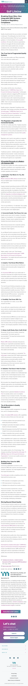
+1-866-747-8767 (13, 629)
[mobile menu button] (26, 1)
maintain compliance (18, 601)
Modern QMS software (6, 342)
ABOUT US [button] (4, 652)
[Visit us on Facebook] (10, 658)
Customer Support (14, 637)
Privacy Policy (14, 673)
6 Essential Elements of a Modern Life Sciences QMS (12, 162)
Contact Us (14, 633)
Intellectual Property (14, 678)
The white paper (5, 475)
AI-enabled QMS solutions (11, 415)
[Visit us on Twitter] (14, 658)
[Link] (20, 569)
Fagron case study (6, 566)
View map (14, 668)
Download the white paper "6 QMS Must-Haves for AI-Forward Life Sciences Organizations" (12, 255)
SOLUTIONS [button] (5, 645)
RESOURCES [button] (5, 649)
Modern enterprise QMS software (9, 178)
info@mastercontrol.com (9, 627)
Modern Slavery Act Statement (14, 680)
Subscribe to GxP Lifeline (10, 611)
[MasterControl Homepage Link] (7, 1)
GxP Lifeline (4, 6)
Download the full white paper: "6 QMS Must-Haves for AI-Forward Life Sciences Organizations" (14, 111)
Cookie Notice (14, 675)
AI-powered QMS (7, 272)
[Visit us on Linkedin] (18, 658)
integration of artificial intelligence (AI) (15, 194)
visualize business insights (7, 605)
